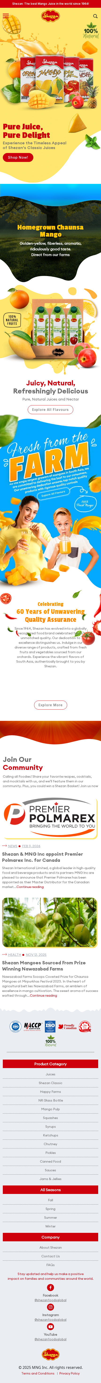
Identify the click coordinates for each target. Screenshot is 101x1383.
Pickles (50, 1153)
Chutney (50, 1144)
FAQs (50, 1265)
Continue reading (30, 887)
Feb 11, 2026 (31, 846)
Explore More (51, 705)
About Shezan (50, 1247)
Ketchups (50, 1135)
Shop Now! (18, 157)
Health (14, 955)
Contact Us (50, 1256)
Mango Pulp (50, 1109)
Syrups (50, 1126)
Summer (50, 1217)
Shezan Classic (50, 1083)
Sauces (50, 1170)
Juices (50, 1074)
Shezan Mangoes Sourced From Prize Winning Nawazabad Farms (44, 966)
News (12, 846)
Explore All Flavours (50, 410)
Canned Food (50, 1161)
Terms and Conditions (37, 1373)
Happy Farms (50, 1092)
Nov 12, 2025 (36, 955)
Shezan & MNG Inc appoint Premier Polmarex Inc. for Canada (42, 857)
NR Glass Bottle (50, 1100)
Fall (50, 1200)
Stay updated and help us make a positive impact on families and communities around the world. (50, 1276)
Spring (50, 1209)
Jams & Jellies (50, 1179)
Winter (50, 1226)
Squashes (50, 1118)
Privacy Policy (69, 1373)
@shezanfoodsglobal (50, 1300)
